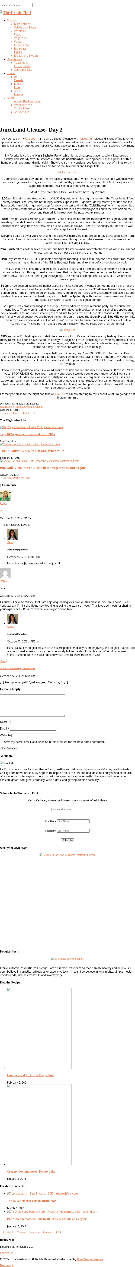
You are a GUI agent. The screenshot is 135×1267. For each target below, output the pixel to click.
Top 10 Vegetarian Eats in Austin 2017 (27, 434)
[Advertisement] (22, 878)
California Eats (23, 69)
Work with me (23, 105)
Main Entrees (22, 24)
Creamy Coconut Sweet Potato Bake (31, 1171)
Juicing (39, 406)
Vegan (18, 41)
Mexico (18, 83)
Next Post (24, 477)
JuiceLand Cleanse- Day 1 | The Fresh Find (17, 668)
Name (5, 722)
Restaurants (14, 59)
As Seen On (21, 112)
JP (1, 511)
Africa (17, 91)
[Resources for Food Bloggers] (67, 854)
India (17, 87)
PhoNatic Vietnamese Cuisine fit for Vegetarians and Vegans (43, 468)
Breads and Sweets (26, 55)
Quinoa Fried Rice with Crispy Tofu (30, 1075)
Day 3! (59, 394)
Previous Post (10, 477)
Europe (18, 94)
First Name (51, 821)
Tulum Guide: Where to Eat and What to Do (32, 451)
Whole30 (20, 31)
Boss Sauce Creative (90, 1259)
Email (4, 728)
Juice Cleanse (15, 406)
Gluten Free (21, 45)
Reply (3, 503)
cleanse (4, 406)
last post (30, 138)
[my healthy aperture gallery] (67, 958)
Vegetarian (21, 38)
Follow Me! (7, 1253)
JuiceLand (86, 138)
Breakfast (20, 48)
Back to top (7, 1265)
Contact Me (21, 108)
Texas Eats (21, 62)
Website (5, 735)
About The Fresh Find (27, 101)
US (16, 76)
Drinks (18, 52)
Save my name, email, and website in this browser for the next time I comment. (54, 742)
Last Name (51, 830)
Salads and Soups (25, 27)
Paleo (17, 34)
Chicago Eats (22, 66)
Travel (11, 73)
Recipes (12, 20)
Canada (18, 80)
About (11, 98)
